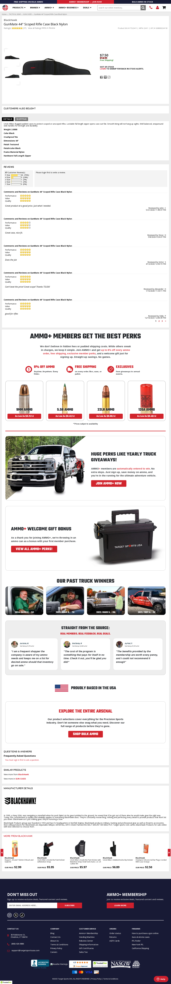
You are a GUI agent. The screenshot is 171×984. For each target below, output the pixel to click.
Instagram (9, 915)
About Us (54, 940)
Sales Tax (83, 952)
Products (18, 7)
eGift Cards (114, 940)
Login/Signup (157, 7)
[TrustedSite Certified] (100, 964)
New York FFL (137, 944)
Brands (34, 7)
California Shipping (140, 948)
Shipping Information (88, 944)
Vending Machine (86, 937)
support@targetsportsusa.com (25, 950)
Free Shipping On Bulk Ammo (28, 2)
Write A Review (48, 28)
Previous (2, 852)
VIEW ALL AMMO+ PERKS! (34, 549)
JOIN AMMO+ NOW (109, 483)
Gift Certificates (86, 948)
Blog (52, 933)
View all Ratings (34, 28)
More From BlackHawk (18, 836)
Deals (86, 7)
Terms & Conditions (59, 944)
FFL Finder (136, 940)
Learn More (120, 905)
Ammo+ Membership (88, 933)
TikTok (22, 915)
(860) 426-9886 (151, 7)
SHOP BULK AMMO (85, 734)
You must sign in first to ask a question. (22, 760)
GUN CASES (27, 14)
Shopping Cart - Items (164, 7)
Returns (112, 937)
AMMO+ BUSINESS (68, 7)
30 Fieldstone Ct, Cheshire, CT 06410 (19, 935)
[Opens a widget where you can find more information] (161, 979)
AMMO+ (48, 7)
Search (143, 7)
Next (169, 852)
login (103, 68)
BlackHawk (23, 774)
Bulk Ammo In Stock (142, 2)
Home (4, 14)
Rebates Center (86, 940)
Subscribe (70, 905)
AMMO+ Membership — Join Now (85, 2)
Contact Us (55, 937)
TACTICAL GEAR (15, 14)
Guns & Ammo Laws (140, 937)
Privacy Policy (56, 948)
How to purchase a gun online (145, 933)
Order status (115, 933)
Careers (53, 952)
